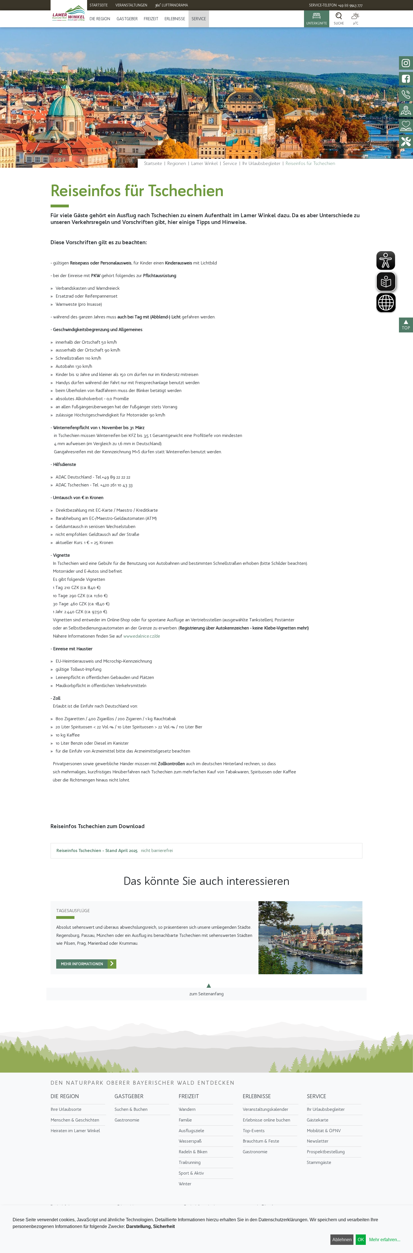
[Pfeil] (112, 964)
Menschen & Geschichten (75, 1120)
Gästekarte (317, 1120)
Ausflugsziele (191, 1130)
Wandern (187, 1109)
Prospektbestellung (326, 1151)
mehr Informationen (82, 964)
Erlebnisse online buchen (266, 1120)
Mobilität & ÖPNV (324, 1130)
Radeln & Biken (193, 1151)
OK (361, 1239)
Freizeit (151, 18)
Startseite (153, 163)
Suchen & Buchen (131, 1109)
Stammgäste (319, 1162)
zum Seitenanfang (206, 993)
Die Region (100, 18)
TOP (406, 327)
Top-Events (254, 1130)
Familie (185, 1120)
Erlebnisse (175, 18)
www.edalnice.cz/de (141, 636)
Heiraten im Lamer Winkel (75, 1130)
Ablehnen (342, 1239)
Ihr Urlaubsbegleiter (261, 163)
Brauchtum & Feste (261, 1141)
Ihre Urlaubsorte (66, 1109)
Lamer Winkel (204, 163)
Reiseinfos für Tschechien (310, 163)
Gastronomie (127, 1120)
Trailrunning (190, 1162)
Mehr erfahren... (384, 1239)
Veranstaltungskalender (265, 1109)
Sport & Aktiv (191, 1173)
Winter (185, 1183)
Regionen (176, 163)
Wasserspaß (190, 1141)
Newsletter (317, 1141)
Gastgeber (127, 18)
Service (199, 18)
